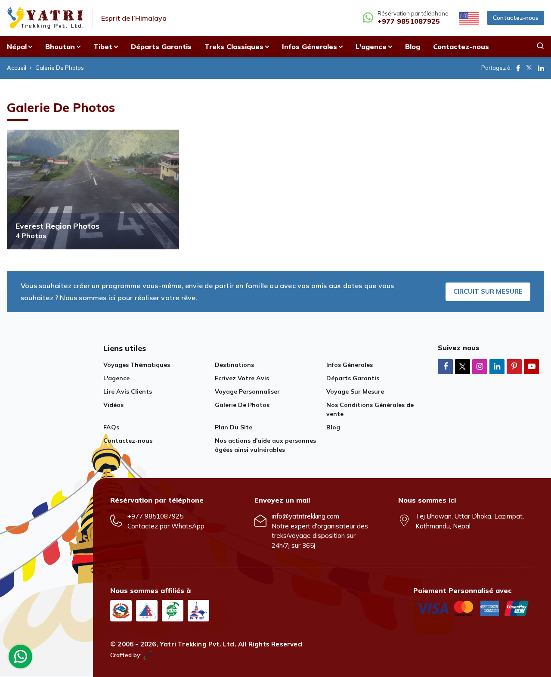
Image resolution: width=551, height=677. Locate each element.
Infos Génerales (349, 365)
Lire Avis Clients (127, 391)
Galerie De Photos (242, 405)
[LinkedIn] (497, 366)
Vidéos (113, 405)
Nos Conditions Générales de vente (370, 409)
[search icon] (540, 46)
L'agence (116, 378)
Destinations (234, 365)
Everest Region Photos (57, 226)
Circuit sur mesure (488, 291)
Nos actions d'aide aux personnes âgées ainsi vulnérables (265, 445)
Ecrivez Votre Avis (242, 378)
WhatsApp (187, 526)
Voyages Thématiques (136, 365)
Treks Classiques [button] (233, 46)
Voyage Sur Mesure (355, 391)
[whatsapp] (20, 659)
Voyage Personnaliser (247, 391)
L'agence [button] (371, 46)
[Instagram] (479, 366)
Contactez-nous (516, 18)
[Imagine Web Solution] (148, 655)
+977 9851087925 (155, 516)
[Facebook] (445, 366)
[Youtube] (531, 366)
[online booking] (472, 607)
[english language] (468, 17)
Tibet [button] (102, 46)
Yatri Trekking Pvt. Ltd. (198, 644)
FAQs (111, 427)
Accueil (16, 67)
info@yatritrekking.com (305, 516)
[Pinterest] (514, 366)
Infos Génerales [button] (309, 46)
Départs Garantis (161, 46)
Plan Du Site (233, 427)
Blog (412, 46)
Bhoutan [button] (60, 46)
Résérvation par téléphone (413, 17)
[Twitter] (462, 367)
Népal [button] (17, 46)
